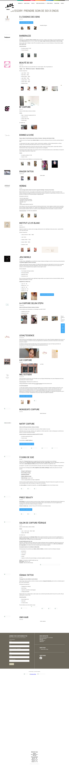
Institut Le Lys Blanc (29, 223)
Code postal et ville (12, 659)
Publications (56, 3)
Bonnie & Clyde (26, 135)
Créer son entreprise (40, 3)
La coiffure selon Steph (31, 303)
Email (10, 651)
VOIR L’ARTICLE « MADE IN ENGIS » (26, 396)
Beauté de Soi (25, 62)
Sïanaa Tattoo (26, 575)
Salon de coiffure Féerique (32, 522)
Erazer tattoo (26, 171)
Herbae (22, 186)
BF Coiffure (25, 107)
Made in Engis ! (27, 3)
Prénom (10, 641)
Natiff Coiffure (26, 424)
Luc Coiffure (25, 360)
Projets (32, 3)
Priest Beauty (26, 497)
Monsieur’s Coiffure (29, 409)
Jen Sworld (25, 257)
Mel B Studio (25, 374)
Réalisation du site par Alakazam (34, 763)
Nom (10, 644)
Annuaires (20, 3)
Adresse (10, 655)
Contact (62, 3)
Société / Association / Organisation (15, 648)
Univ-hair (23, 617)
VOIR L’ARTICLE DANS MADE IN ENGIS (26, 22)
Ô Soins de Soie (26, 457)
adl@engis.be (42, 641)
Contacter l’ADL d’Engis (44, 649)
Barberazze (25, 35)
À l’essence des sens (29, 17)
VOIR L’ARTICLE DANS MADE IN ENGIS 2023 (63, 328)
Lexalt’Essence (26, 335)
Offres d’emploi (50, 3)
